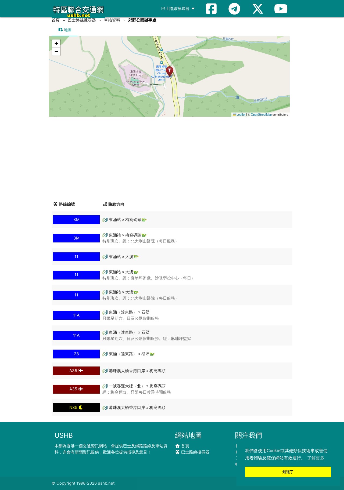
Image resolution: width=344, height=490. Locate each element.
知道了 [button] (288, 472)
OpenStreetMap (261, 114)
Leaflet (240, 114)
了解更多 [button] (315, 458)
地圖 (67, 29)
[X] (257, 8)
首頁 (56, 20)
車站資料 (112, 20)
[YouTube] (280, 8)
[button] (169, 71)
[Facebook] (211, 8)
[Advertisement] (172, 157)
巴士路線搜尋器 (176, 8)
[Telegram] (234, 8)
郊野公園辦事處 (142, 20)
